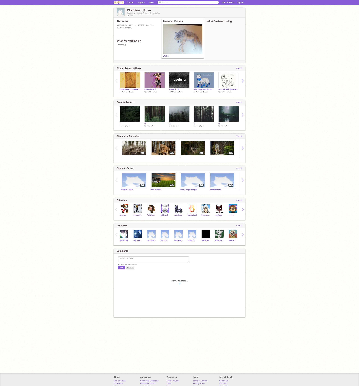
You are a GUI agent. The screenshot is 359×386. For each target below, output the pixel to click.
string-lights (126, 126)
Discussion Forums (148, 383)
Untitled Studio (127, 189)
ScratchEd (223, 380)
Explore (141, 2)
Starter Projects (173, 380)
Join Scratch (228, 2)
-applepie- (219, 215)
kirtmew (123, 215)
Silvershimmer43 (138, 215)
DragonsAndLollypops (206, 215)
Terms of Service (200, 380)
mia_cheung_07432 (138, 240)
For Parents (118, 383)
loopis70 (191, 240)
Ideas (151, 2)
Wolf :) (166, 55)
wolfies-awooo (179, 240)
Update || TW (174, 89)
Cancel (130, 267)
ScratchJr (223, 383)
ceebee (231, 215)
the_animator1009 (151, 240)
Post (121, 267)
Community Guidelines (149, 380)
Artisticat (150, 215)
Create (130, 2)
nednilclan (178, 215)
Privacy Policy (199, 383)
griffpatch (164, 215)
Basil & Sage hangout (188, 189)
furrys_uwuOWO (165, 240)
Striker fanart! (150, 89)
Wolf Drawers (156, 189)
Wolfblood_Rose (127, 92)
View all (239, 68)
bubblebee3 (192, 215)
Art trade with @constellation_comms (228, 89)
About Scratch (120, 380)
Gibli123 (232, 240)
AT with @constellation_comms (204, 89)
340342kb (205, 240)
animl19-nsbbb (219, 240)
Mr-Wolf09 (124, 240)
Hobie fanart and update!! (130, 89)
